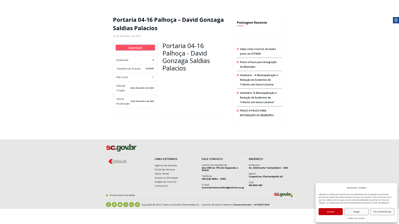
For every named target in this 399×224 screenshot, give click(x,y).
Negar (356, 211)
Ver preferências (382, 211)
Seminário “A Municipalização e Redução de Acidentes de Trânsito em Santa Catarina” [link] (258, 97)
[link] (127, 35)
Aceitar (330, 211)
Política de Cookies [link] (356, 218)
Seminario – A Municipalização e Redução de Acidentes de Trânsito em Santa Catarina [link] (259, 79)
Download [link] (135, 47)
